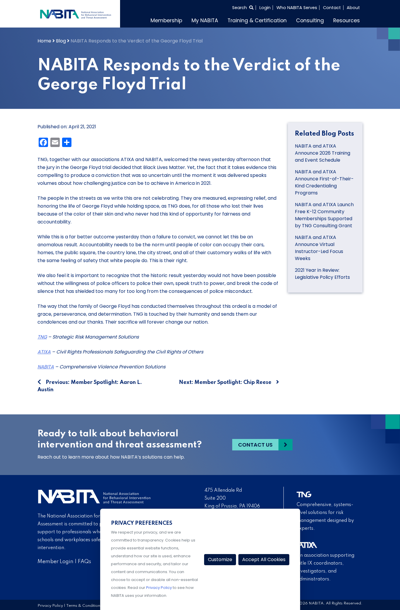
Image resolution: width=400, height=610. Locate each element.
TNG (42, 337)
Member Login (55, 561)
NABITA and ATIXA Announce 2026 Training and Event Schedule (322, 153)
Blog (61, 40)
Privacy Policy (50, 606)
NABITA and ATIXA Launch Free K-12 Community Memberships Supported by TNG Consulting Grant (324, 215)
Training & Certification (257, 20)
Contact (332, 8)
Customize (220, 559)
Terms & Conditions (84, 606)
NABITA (45, 366)
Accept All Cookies (264, 559)
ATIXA (44, 351)
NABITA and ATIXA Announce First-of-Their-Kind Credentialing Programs (324, 182)
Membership (166, 20)
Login (265, 8)
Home (44, 40)
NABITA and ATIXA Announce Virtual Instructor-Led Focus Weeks (319, 248)
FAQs (84, 561)
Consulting (310, 20)
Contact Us (255, 444)
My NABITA (205, 20)
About (353, 8)
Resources (346, 20)
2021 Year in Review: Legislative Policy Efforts (322, 274)
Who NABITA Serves (296, 8)
